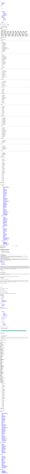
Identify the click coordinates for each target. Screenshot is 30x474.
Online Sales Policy (2, 261)
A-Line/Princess (4, 140)
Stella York (3, 438)
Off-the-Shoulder (4, 131)
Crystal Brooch (4, 97)
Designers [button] (3, 311)
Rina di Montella (5, 237)
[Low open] (2, 355)
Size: (0, 254)
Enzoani (4, 196)
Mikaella (3, 432)
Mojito (3, 159)
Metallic (3, 89)
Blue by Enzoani (5, 192)
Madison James (5, 203)
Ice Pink (3, 169)
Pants (3, 60)
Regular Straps (4, 153)
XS (13, 35)
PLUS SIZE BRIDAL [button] (3, 442)
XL (23, 35)
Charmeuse (3, 106)
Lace (3, 109)
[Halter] (2, 370)
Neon (3, 90)
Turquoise (4, 163)
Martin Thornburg (5, 204)
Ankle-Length (4, 117)
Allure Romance (4, 416)
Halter (3, 128)
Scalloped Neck (4, 133)
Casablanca (3, 420)
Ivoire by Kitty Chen (5, 198)
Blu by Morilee (3, 418)
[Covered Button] (2, 353)
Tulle (3, 114)
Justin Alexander (5, 199)
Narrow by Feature (4, 39)
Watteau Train (4, 124)
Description (3, 263)
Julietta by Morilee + (5, 218)
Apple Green (4, 160)
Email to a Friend (2, 262)
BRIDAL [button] (1, 411)
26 (22, 337)
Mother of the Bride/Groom (5, 48)
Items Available (3, 264)
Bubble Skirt (3, 70)
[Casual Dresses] (3, 344)
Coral (3, 175)
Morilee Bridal (5, 206)
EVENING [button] (1, 454)
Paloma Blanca (5, 207)
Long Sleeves (4, 147)
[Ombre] (1, 358)
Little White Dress (4, 58)
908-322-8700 (2, 294)
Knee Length (4, 121)
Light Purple (4, 168)
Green (3, 161)
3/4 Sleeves (3, 146)
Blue (3, 165)
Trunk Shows (3, 318)
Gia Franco (4, 230)
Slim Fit (3, 142)
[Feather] (1, 364)
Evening (3, 45)
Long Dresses (4, 59)
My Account (3, 2)
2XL (27, 35)
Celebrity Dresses (4, 71)
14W (3, 34)
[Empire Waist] (2, 373)
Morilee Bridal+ (5, 222)
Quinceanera (3, 50)
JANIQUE (4, 233)
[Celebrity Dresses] (2, 350)
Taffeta (3, 113)
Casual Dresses (4, 43)
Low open (3, 83)
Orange (3, 174)
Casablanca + (4, 217)
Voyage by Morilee (4, 440)
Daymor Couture (5, 229)
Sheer (3, 84)
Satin (3, 111)
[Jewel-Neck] (2, 371)
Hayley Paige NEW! (5, 186)
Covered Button (4, 81)
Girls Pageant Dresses (5, 47)
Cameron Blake (5, 228)
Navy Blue (4, 166)
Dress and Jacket (4, 56)
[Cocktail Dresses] (3, 345)
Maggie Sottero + (5, 220)
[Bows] (2, 361)
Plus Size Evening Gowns (5, 472)
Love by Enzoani (4, 428)
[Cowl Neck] (2, 369)
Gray (3, 179)
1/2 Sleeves (3, 145)
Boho (3, 55)
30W (3, 35)
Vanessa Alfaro (5, 213)
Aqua (3, 162)
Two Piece (3, 67)
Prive (3, 208)
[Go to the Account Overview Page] (0, 1)
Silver (3, 180)
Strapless (3, 135)
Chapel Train (3, 119)
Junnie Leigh (4, 235)
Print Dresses (4, 61)
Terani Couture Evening (6, 238)
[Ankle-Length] (1, 366)
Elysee (4, 195)
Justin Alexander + (5, 219)
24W (20, 34)
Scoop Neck (3, 134)
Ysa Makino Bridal (5, 214)
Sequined (3, 112)
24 (21, 337)
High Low (3, 73)
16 (15, 337)
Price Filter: (3, 26)
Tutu (3, 66)
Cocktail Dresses (4, 44)
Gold (3, 177)
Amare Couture (5, 190)
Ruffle (3, 101)
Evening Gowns (5, 243)
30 (25, 337)
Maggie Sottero (3, 430)
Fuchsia (3, 171)
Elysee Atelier (3, 422)
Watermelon (4, 172)
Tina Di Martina (5, 239)
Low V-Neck (4, 130)
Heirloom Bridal (4, 424)
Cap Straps (3, 152)
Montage (4, 236)
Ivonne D (4, 232)
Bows (3, 96)
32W (6, 35)
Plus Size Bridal (5, 242)
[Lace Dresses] (2, 348)
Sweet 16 (3, 51)
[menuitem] (16, 2)
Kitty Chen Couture (5, 200)
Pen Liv (3, 434)
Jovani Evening (5, 234)
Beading (3, 95)
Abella (2, 414)
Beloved (4, 191)
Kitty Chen (3, 426)
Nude (3, 176)
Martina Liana (4, 205)
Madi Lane (4, 202)
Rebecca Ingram (4, 436)
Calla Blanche (4, 193)
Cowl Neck (3, 127)
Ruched (3, 77)
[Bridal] (3, 343)
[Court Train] (1, 368)
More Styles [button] (1, 469)
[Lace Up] (2, 354)
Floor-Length (4, 120)
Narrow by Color (3, 157)
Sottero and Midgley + (5, 225)
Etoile (4, 197)
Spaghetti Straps (4, 154)
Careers (3, 319)
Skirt (3, 64)
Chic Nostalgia (5, 194)
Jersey (3, 108)
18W (10, 34)
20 (18, 337)
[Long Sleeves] (2, 377)
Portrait (3, 132)
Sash (3, 102)
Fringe (3, 100)
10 (21, 31)
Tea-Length (3, 123)
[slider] (26, 330)
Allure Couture (5, 189)
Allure (4, 188)
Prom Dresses (4, 49)
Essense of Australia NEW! (6, 187)
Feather (3, 98)
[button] (3, 11)
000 (2, 31)
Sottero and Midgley (5, 211)
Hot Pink (4, 170)
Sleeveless (3, 149)
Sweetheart (3, 136)
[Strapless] (2, 381)
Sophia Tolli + (5, 224)
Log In (2, 4)
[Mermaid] (2, 374)
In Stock (9, 252)
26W (24, 34)
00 (3, 337)
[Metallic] (1, 357)
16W (6, 34)
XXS (10, 35)
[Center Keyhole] (2, 351)
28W (27, 34)
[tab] (16, 200)
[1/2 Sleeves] (2, 376)
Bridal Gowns (3, 470)
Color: (1, 255)
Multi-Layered (4, 74)
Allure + (4, 216)
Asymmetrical (4, 118)
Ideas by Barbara (5, 231)
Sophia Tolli (4, 210)
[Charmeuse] (1, 363)
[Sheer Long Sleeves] (2, 378)
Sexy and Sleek (4, 62)
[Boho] (2, 347)
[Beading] (2, 360)
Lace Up (3, 82)
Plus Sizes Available (4, 76)
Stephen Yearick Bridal (6, 212)
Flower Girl (3, 46)
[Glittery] (1, 356)
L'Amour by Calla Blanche (6, 201)
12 (12, 337)
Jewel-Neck (3, 129)
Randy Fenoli (4, 209)
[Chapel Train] (1, 367)
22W (17, 34)
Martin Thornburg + (5, 221)
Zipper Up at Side (4, 85)
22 (19, 337)
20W (13, 34)
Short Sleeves (4, 148)
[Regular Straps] (2, 380)
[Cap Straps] (2, 379)
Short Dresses (4, 63)
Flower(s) (3, 99)
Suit (2, 65)
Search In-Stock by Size (4, 29)
